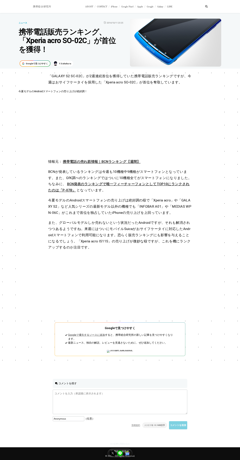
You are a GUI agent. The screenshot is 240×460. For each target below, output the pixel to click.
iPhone (114, 6)
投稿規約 (136, 425)
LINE (169, 6)
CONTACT (102, 6)
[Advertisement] (116, 126)
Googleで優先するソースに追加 (86, 334)
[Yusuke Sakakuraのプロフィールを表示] (63, 63)
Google (150, 6)
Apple (140, 6)
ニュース (23, 23)
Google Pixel (127, 6)
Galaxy (160, 6)
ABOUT (89, 6)
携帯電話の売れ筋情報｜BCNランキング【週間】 (101, 162)
